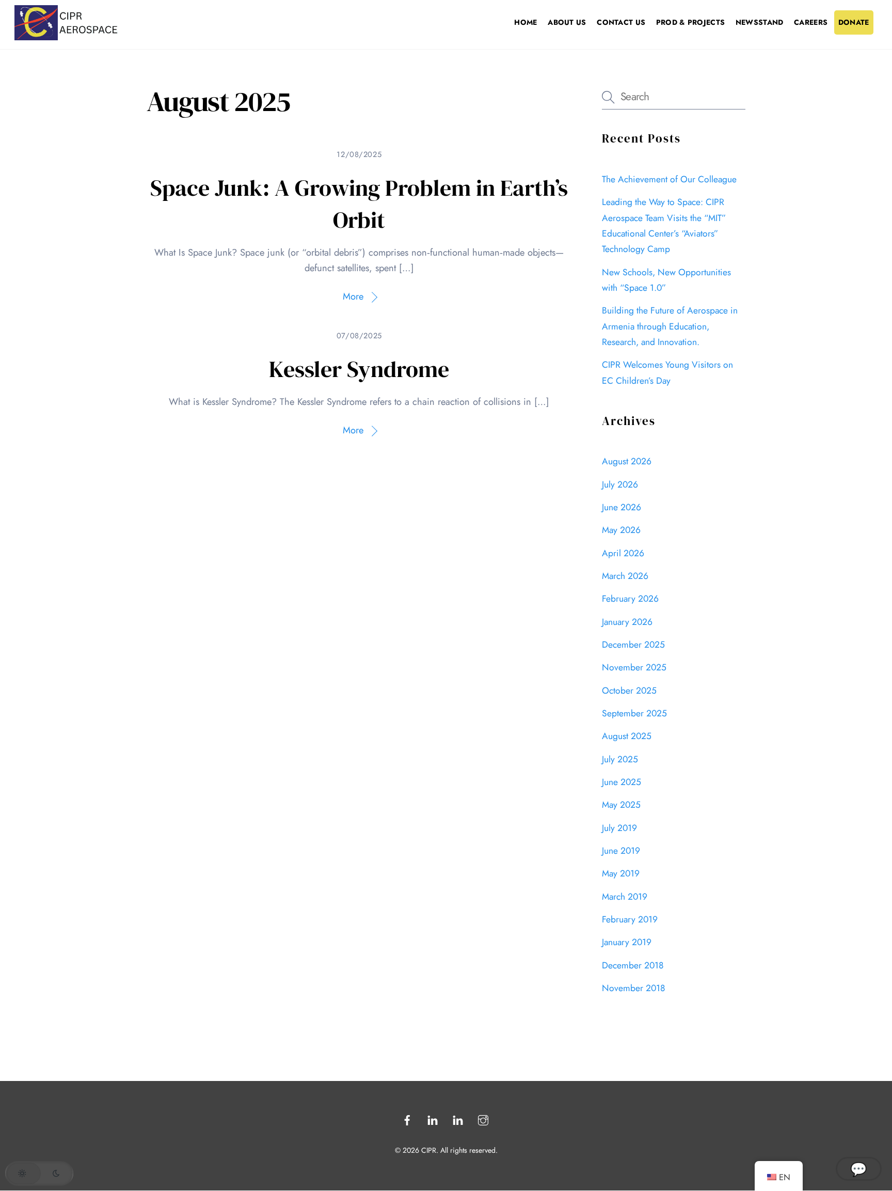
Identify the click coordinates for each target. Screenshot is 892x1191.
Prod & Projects (690, 22)
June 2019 (621, 850)
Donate (853, 22)
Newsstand (760, 22)
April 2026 (623, 553)
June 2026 (621, 507)
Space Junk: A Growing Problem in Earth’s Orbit (359, 204)
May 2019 (621, 873)
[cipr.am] (66, 36)
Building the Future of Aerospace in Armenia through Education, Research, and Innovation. (670, 326)
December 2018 (633, 965)
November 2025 (634, 667)
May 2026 (621, 530)
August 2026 (626, 461)
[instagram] (483, 1118)
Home (525, 22)
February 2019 (630, 919)
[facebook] (407, 1118)
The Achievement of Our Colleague (669, 179)
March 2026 (625, 576)
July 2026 (620, 484)
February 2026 (630, 598)
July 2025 (620, 759)
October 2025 (629, 690)
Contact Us (621, 22)
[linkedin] (432, 1118)
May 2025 (621, 804)
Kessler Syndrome (359, 369)
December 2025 (633, 644)
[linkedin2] (458, 1118)
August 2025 (626, 736)
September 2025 (634, 713)
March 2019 (624, 896)
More (353, 296)
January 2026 (627, 622)
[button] (39, 1173)
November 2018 (633, 988)
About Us (567, 22)
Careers (810, 22)
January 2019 (626, 942)
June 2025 (621, 782)
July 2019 (619, 828)
